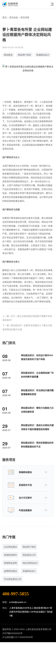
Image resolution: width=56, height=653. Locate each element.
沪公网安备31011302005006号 (17, 637)
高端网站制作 (10, 554)
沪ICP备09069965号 (12, 633)
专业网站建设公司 (12, 578)
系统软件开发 (25, 484)
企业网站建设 (10, 546)
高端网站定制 (10, 562)
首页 (4, 17)
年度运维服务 (25, 510)
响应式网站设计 (30, 562)
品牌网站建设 (10, 570)
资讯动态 (13, 17)
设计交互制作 (25, 497)
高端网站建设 (25, 472)
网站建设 (8, 54)
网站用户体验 (24, 54)
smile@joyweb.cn (17, 602)
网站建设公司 (29, 554)
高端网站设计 (42, 54)
